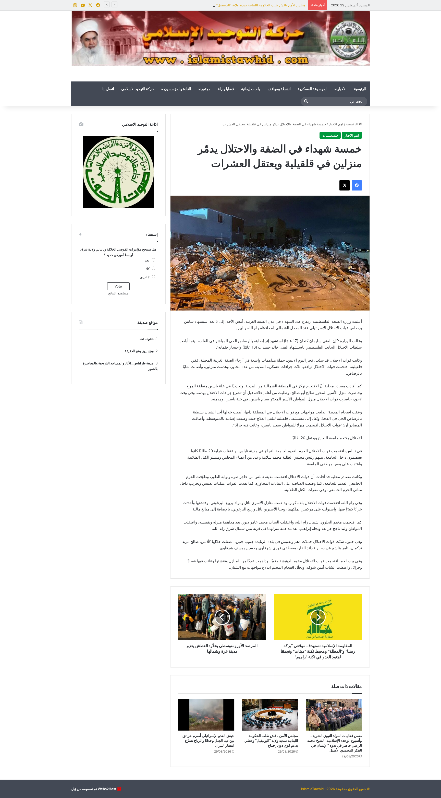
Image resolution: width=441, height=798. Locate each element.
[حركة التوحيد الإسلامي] (220, 38)
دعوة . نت (147, 339)
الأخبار (342, 89)
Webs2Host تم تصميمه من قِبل (93, 789)
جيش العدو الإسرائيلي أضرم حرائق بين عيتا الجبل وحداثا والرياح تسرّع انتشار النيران (208, 740)
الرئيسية (360, 89)
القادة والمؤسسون (177, 89)
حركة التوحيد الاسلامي (137, 89)
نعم (147, 260)
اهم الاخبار (336, 124)
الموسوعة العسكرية (312, 89)
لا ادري (145, 277)
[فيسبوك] (357, 185)
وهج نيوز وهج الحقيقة (139, 351)
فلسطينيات (330, 135)
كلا (148, 269)
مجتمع (206, 89)
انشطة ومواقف (279, 89)
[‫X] (344, 185)
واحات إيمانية (251, 89)
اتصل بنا (108, 89)
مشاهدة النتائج (118, 293)
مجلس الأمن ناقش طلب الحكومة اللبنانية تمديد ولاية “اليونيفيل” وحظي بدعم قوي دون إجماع (240, 5)
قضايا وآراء (226, 89)
